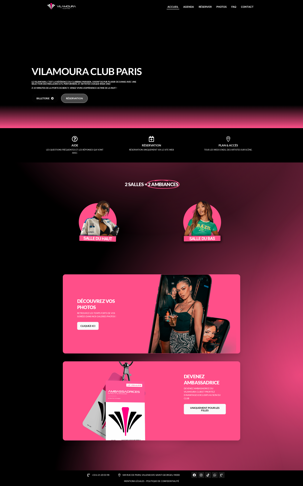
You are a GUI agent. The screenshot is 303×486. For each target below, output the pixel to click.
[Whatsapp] (215, 475)
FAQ (233, 6)
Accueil (172, 6)
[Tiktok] (208, 475)
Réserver (205, 6)
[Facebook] (194, 475)
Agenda (188, 6)
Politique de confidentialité (162, 481)
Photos (221, 6)
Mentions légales (134, 481)
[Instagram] (201, 475)
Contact (247, 6)
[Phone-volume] (222, 475)
